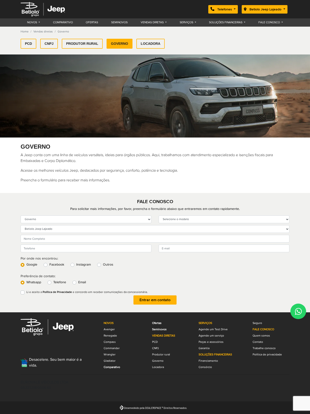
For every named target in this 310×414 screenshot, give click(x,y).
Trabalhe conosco (264, 348)
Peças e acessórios (211, 342)
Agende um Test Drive (213, 329)
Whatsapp (33, 282)
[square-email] (26, 343)
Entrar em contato (155, 300)
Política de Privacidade (57, 292)
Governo (157, 360)
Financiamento (208, 360)
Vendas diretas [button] (152, 22)
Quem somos (261, 335)
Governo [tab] (119, 44)
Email (82, 282)
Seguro (257, 323)
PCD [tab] (28, 44)
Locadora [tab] (150, 44)
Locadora (158, 367)
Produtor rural (161, 354)
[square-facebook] (38, 343)
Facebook (56, 265)
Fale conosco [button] (269, 22)
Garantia (204, 348)
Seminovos (119, 22)
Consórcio (205, 367)
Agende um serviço (211, 335)
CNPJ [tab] (49, 44)
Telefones (224, 9)
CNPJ (155, 348)
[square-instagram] (49, 343)
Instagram (83, 265)
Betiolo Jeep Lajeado (265, 9)
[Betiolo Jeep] (43, 9)
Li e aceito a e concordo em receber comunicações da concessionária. (87, 292)
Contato (258, 342)
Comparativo (63, 22)
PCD (155, 342)
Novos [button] (32, 22)
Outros (108, 265)
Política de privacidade (267, 354)
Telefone (59, 282)
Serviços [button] (187, 22)
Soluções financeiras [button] (226, 22)
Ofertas (92, 22)
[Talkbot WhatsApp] (298, 311)
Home (25, 31)
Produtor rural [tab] (82, 44)
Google (31, 265)
